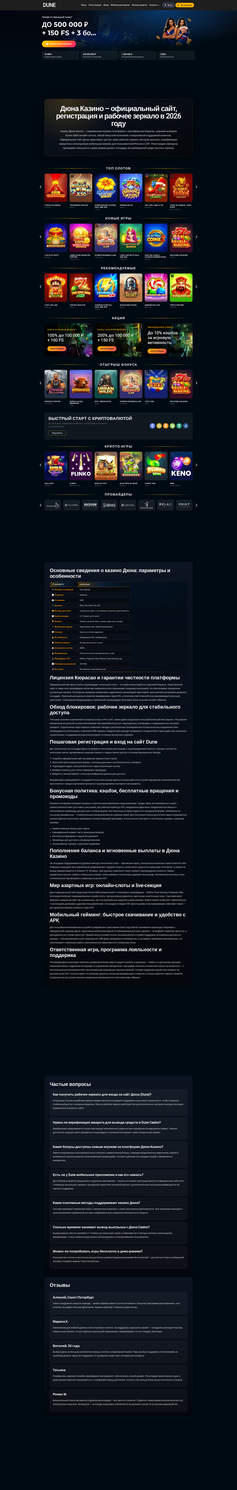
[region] (118, 192)
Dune (49, 5)
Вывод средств (139, 5)
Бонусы (153, 5)
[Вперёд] (196, 187)
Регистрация (95, 5)
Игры (84, 5)
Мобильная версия (120, 5)
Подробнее (57, 433)
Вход (106, 5)
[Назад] (40, 187)
